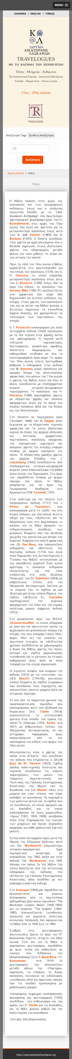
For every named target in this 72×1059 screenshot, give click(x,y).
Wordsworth (33, 845)
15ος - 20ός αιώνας (36, 92)
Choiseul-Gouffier (22, 623)
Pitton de (19, 507)
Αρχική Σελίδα (16, 173)
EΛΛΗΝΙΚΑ (20, 13)
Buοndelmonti (19, 223)
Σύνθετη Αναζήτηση (41, 135)
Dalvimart (42, 578)
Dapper (50, 421)
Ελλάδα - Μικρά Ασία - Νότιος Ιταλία (36, 81)
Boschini (26, 369)
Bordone (15, 238)
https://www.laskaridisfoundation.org (36, 1055)
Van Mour (29, 544)
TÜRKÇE (50, 13)
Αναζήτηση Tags (16, 135)
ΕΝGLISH (36, 13)
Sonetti (35, 235)
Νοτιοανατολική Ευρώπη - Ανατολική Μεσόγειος (36, 76)
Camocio (22, 275)
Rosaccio (27, 283)
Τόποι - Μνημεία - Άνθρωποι (36, 72)
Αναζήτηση (33, 159)
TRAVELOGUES (36, 59)
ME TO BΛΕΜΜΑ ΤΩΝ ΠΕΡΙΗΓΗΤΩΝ (36, 64)
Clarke (44, 711)
